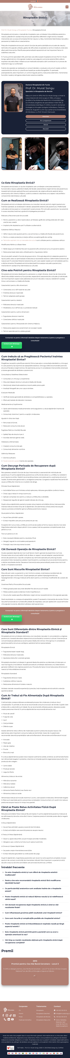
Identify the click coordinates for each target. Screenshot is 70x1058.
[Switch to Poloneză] (50, 1053)
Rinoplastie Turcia (24, 30)
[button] (67, 6)
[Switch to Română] (57, 1053)
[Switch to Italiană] (43, 1053)
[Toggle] (3, 873)
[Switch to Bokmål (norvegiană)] (47, 1053)
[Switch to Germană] (16, 1053)
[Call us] (5, 1019)
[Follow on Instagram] (7, 1015)
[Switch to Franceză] (36, 1053)
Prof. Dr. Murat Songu (9, 30)
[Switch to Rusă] (61, 1053)
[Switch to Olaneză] (19, 1053)
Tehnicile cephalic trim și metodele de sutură (19, 240)
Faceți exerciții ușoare (11, 461)
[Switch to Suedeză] (30, 1053)
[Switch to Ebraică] (40, 1053)
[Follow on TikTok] (10, 1015)
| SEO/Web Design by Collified (53, 1048)
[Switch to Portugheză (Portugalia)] (54, 1053)
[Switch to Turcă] (9, 1053)
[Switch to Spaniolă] (26, 1053)
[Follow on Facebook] (3, 1015)
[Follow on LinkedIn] (9, 1019)
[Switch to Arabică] (23, 1053)
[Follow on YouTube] (12, 1019)
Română (33, 1)
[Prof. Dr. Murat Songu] (35, 7)
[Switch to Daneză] (33, 1053)
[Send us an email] (14, 1015)
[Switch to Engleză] (12, 1053)
